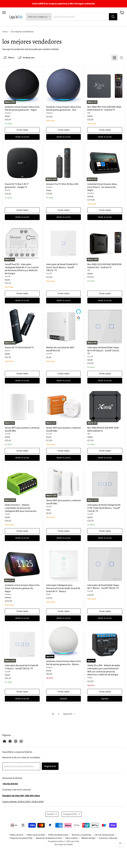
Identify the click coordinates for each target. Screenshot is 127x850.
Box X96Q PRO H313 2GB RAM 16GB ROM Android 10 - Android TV (104, 108)
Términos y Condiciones (81, 834)
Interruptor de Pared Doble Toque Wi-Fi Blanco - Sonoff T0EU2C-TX (103, 587)
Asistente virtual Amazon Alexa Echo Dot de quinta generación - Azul (63, 108)
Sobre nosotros (71, 838)
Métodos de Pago (88, 838)
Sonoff (7, 276)
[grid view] (114, 57)
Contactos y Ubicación (108, 838)
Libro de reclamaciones (104, 834)
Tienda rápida (22, 129)
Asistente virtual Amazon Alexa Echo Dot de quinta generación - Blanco (63, 663)
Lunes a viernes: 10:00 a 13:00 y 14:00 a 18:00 (23, 801)
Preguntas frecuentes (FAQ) (21, 838)
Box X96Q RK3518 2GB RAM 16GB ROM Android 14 (103, 429)
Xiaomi (7, 190)
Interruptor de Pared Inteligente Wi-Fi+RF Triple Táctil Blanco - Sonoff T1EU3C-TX (104, 508)
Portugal (70, 814)
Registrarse (50, 766)
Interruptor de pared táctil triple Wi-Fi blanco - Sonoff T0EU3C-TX (22, 667)
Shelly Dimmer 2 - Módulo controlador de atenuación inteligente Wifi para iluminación (20, 508)
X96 (88, 113)
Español (50, 814)
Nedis (48, 594)
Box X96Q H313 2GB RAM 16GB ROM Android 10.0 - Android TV (104, 266)
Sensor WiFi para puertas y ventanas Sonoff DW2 (22, 429)
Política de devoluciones (58, 834)
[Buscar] (113, 16)
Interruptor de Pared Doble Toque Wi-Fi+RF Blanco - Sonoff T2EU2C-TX (103, 350)
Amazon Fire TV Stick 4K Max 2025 (62, 184)
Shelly (7, 514)
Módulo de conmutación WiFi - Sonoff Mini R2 (60, 349)
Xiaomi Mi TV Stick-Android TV (19, 347)
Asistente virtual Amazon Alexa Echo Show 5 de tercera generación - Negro (22, 588)
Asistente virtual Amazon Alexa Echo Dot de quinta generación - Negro (22, 108)
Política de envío (16, 834)
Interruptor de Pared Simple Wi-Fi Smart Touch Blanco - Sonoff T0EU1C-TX (62, 267)
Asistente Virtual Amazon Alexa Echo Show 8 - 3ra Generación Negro (102, 187)
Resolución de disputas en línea (49, 838)
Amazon (8, 113)
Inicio (5, 31)
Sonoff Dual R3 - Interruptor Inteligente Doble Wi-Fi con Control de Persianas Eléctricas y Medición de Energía (21, 269)
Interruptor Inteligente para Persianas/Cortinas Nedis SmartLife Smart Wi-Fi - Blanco (63, 588)
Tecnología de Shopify (63, 844)
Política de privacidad (36, 834)
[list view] (121, 57)
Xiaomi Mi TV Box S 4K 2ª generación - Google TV (16, 185)
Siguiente (68, 713)
